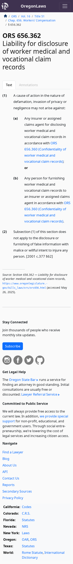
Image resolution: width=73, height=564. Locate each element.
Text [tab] (9, 85)
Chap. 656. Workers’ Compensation (31, 20)
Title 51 (39, 16)
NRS (25, 526)
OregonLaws (33, 6)
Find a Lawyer (12, 452)
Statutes (28, 520)
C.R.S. (26, 513)
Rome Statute (32, 552)
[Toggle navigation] (65, 6)
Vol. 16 (25, 16)
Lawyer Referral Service (39, 394)
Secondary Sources (17, 491)
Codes (26, 507)
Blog (5, 458)
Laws (26, 533)
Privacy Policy (12, 498)
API (5, 471)
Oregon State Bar (22, 379)
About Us (9, 465)
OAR (25, 539)
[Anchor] (67, 107)
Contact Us (10, 478)
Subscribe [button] (12, 346)
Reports (8, 485)
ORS (14, 16)
